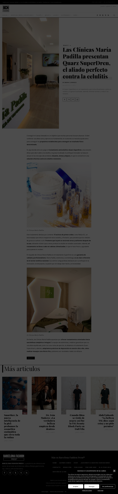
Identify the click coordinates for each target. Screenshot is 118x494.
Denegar (91, 486)
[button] (114, 471)
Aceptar (75, 486)
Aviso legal (100, 490)
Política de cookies (87, 490)
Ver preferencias (107, 486)
